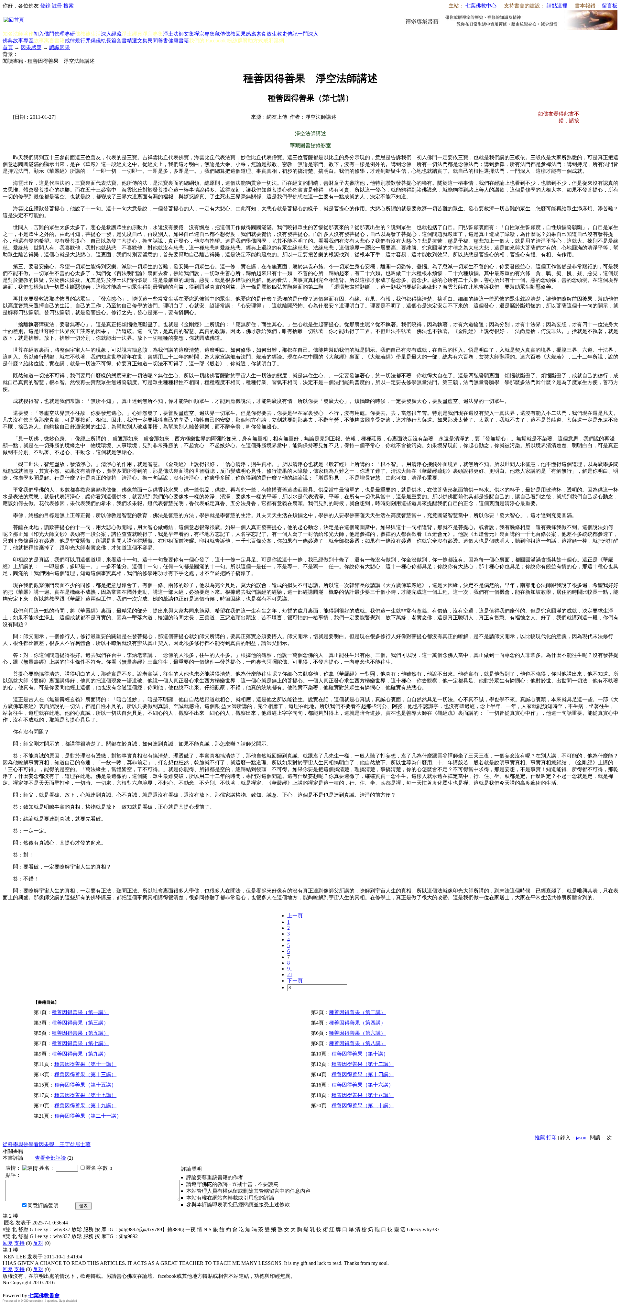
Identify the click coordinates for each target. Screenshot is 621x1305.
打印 (551, 1137)
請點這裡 (557, 5)
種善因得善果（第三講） (80, 1022)
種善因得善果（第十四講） (363, 1074)
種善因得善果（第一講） (80, 1012)
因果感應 (245, 34)
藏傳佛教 (225, 34)
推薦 (540, 1137)
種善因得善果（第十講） (360, 1053)
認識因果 (59, 47)
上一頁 (295, 915)
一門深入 (308, 34)
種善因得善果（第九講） (80, 1053)
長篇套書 (116, 40)
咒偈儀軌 (95, 40)
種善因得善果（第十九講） (85, 1105)
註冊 (57, 5)
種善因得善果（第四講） (357, 1022)
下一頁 (295, 980)
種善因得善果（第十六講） (363, 1085)
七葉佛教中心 (480, 5)
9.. (289, 968)
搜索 (68, 5)
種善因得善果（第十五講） (85, 1085)
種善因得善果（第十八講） (363, 1095)
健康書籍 (178, 40)
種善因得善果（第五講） (80, 1033)
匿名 (91, 1168)
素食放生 (266, 34)
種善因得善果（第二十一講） (88, 1116)
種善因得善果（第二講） (357, 1012)
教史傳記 (287, 34)
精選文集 (137, 40)
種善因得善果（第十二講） (363, 1064)
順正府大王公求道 (35, 1288)
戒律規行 (75, 40)
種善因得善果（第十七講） (85, 1095)
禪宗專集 (204, 34)
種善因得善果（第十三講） (85, 1074)
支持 (19, 1243)
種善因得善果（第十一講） (85, 1064)
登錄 (45, 5)
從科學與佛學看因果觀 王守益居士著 (47, 1144)
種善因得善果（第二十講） (363, 1105)
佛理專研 (64, 34)
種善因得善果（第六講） (357, 1033)
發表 (83, 1205)
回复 (8, 1243)
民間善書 (157, 40)
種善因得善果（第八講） (357, 1043)
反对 (38, 1243)
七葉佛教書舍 (44, 1295)
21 (289, 974)
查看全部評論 (50, 1158)
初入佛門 (44, 34)
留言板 (609, 5)
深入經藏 (111, 34)
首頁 (8, 47)
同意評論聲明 (43, 1205)
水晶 (8, 1288)
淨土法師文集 (178, 34)
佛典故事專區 (18, 40)
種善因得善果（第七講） (80, 1043)
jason (581, 1137)
